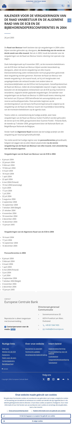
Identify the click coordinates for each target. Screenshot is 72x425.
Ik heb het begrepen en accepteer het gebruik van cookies (37, 416)
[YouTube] (58, 379)
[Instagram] (53, 379)
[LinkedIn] (48, 379)
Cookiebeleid (53, 357)
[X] (43, 379)
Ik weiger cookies (37, 421)
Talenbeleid (52, 363)
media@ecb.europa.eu (54, 329)
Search (62, 5)
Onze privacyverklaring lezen (18, 411)
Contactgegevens (8, 361)
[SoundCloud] (63, 379)
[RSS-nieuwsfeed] (68, 379)
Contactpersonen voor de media (16, 328)
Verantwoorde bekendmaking (36, 355)
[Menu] (68, 6)
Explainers (6, 355)
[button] (68, 2)
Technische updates (32, 352)
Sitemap (5, 368)
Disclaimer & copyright (33, 349)
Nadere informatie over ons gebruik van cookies (49, 411)
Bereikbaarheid (7, 364)
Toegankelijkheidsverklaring (58, 360)
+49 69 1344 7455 (52, 325)
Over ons (5, 349)
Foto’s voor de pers (9, 358)
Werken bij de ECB (9, 352)
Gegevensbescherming (56, 349)
